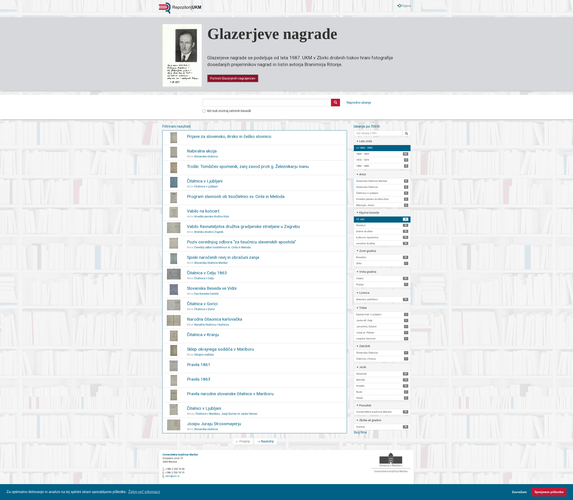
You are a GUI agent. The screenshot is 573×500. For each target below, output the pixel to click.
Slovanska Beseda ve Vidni (212, 288)
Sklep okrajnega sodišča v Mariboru (220, 349)
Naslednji (265, 441)
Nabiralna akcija (202, 151)
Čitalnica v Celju (204, 278)
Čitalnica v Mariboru (207, 413)
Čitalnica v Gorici (202, 303)
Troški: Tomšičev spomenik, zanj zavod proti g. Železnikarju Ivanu (248, 166)
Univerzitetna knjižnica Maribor (180, 454)
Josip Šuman (229, 413)
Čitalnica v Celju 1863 (207, 272)
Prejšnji (243, 441)
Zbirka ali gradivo (370, 420)
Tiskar (363, 307)
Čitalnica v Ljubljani (204, 181)
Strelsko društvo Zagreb (208, 232)
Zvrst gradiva (367, 251)
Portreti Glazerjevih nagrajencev (232, 78)
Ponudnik (365, 405)
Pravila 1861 (198, 364)
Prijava (405, 6)
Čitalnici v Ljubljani (204, 408)
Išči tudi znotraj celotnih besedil (229, 111)
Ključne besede (369, 212)
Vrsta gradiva (367, 271)
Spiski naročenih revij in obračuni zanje (223, 257)
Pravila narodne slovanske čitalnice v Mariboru (230, 393)
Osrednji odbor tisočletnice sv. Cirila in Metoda (222, 247)
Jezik (362, 367)
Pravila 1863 (198, 379)
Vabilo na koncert (203, 211)
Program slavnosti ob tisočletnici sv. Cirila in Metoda (235, 196)
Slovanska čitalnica (206, 156)
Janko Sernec (249, 413)
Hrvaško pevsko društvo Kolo (211, 216)
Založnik (364, 346)
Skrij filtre (360, 432)
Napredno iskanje (359, 102)
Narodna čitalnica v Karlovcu (211, 324)
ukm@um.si (172, 476)
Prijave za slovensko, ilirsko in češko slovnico (229, 136)
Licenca (364, 292)
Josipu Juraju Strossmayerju (214, 423)
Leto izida (365, 141)
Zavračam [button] (519, 492)
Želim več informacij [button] (144, 492)
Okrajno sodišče (204, 354)
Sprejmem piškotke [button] (549, 492)
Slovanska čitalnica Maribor (211, 262)
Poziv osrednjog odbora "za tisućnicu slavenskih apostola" (241, 242)
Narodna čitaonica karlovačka (214, 319)
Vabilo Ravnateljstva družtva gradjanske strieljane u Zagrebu (243, 226)
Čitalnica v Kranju (203, 334)
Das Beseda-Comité (206, 293)
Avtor (362, 174)
